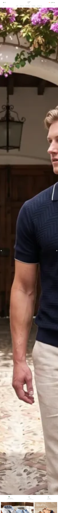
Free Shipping (10, 498)
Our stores (27, 6)
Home (17, 6)
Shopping (33, 6)
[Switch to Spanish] (49, 2)
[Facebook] (3, 2)
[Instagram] (5, 2)
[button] (1, 250)
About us (22, 6)
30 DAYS (30, 498)
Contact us (39, 6)
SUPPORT (48, 498)
